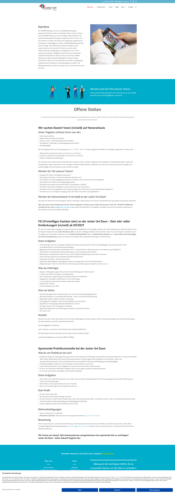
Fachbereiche (101, 7)
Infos (122, 7)
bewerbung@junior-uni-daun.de (78, 426)
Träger (117, 7)
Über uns (90, 7)
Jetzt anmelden (108, 454)
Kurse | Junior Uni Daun (91, 416)
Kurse (110, 7)
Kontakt (130, 7)
